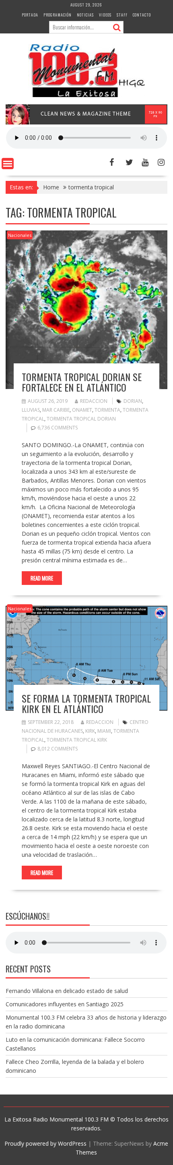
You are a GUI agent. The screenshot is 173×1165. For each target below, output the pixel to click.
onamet (82, 409)
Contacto (142, 15)
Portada (30, 15)
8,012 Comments (57, 748)
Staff (122, 15)
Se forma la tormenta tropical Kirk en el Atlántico (86, 703)
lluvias (31, 409)
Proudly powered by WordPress (45, 1143)
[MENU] (8, 163)
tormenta (107, 409)
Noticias (85, 15)
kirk (90, 731)
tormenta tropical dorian (81, 418)
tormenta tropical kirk (77, 739)
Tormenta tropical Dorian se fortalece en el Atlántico (82, 381)
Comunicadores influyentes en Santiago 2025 (65, 1004)
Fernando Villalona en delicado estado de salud (67, 991)
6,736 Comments (57, 427)
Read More (42, 578)
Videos (105, 15)
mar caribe (56, 409)
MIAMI (104, 731)
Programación (57, 15)
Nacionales (19, 235)
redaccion (93, 401)
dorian (133, 401)
